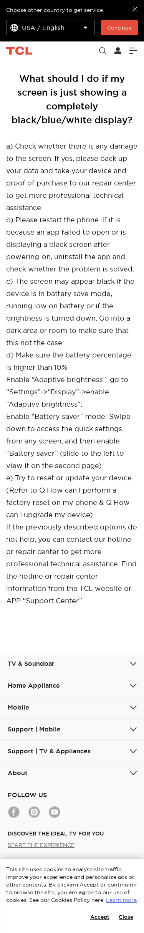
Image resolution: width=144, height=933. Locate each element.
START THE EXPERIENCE (41, 845)
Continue (119, 27)
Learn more (121, 900)
